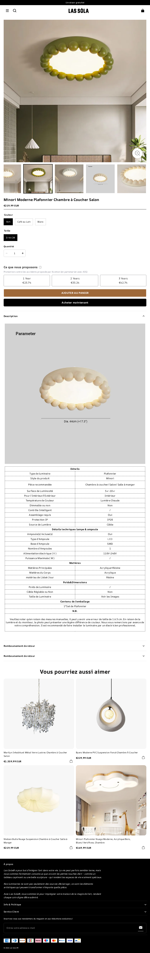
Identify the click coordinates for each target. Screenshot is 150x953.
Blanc (41, 221)
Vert (8, 221)
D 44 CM (10, 237)
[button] (7, 10)
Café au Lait (24, 221)
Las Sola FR (14, 948)
